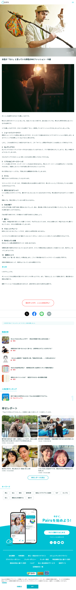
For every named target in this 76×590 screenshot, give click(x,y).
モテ (57, 493)
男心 (6, 493)
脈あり (30, 498)
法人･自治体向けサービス (46, 563)
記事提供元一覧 (38, 567)
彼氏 (20, 493)
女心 (13, 493)
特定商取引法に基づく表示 (61, 559)
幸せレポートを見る (38, 478)
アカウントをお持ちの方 (57, 537)
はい (32, 586)
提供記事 (28, 493)
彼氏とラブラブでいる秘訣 (43, 493)
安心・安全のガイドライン (37, 556)
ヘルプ (32, 563)
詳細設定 (19, 586)
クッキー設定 (44, 559)
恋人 (6, 498)
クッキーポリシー (30, 559)
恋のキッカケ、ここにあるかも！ (38, 303)
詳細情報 (4, 583)
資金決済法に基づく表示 (18, 563)
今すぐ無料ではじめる (56, 532)
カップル (65, 493)
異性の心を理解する (18, 498)
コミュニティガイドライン (58, 556)
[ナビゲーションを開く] (72, 2)
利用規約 (21, 556)
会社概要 (12, 556)
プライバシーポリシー (13, 559)
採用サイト (62, 563)
